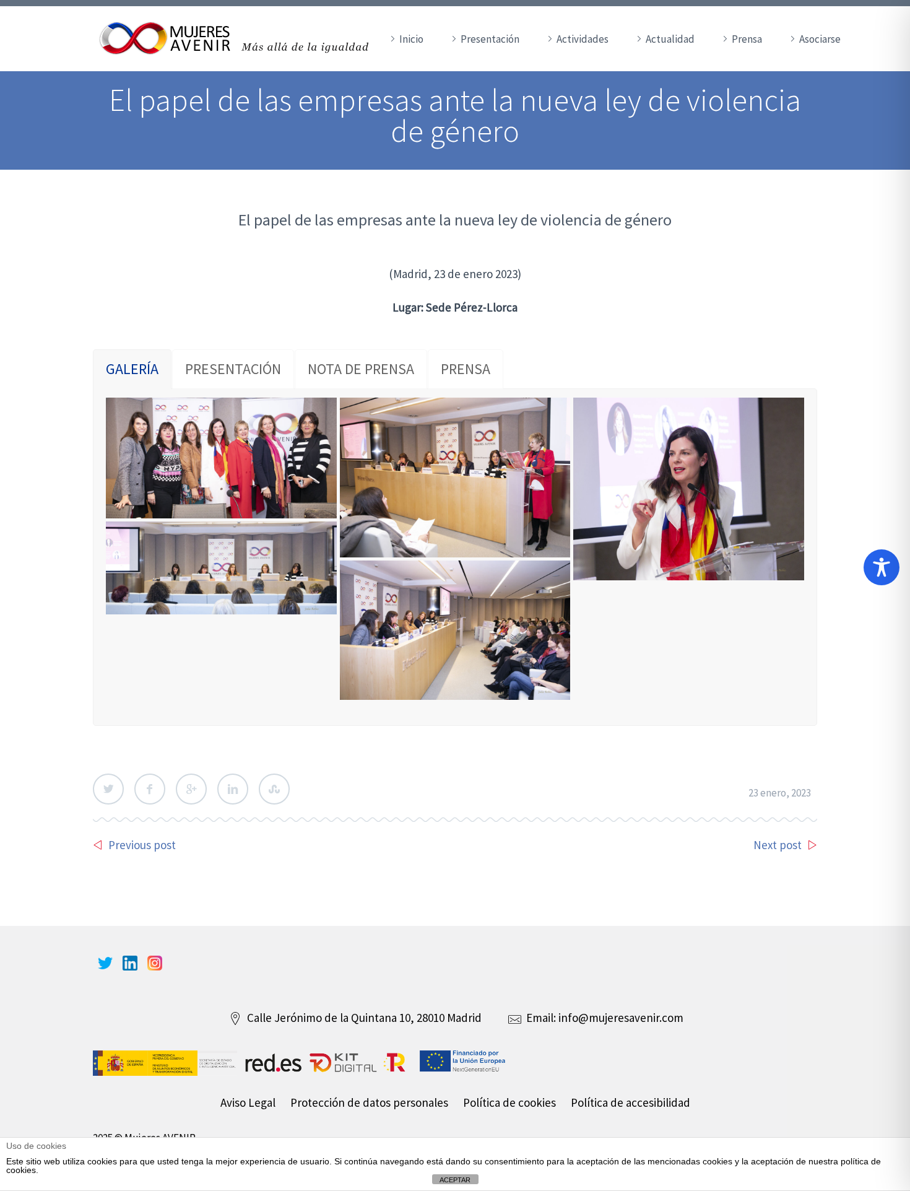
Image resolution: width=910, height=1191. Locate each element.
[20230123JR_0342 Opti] (221, 458)
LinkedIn (232, 789)
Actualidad (670, 39)
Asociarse (820, 39)
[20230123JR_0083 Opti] (455, 477)
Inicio (411, 39)
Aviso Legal (247, 1102)
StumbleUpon (274, 789)
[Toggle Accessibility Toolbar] (881, 567)
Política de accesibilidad (630, 1102)
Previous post (142, 844)
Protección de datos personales (369, 1102)
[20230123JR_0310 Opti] (688, 489)
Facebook (149, 789)
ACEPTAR (455, 1180)
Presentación (490, 39)
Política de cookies (509, 1102)
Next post (777, 844)
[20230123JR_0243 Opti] (455, 630)
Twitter (108, 789)
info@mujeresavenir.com (620, 1017)
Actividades (583, 39)
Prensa (747, 39)
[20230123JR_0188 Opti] (221, 568)
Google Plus (191, 789)
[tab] (132, 369)
